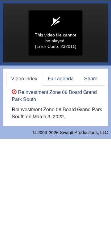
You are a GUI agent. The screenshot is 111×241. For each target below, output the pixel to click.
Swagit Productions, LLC (84, 132)
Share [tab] (90, 78)
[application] (55, 32)
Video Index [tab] (24, 78)
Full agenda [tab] (61, 78)
